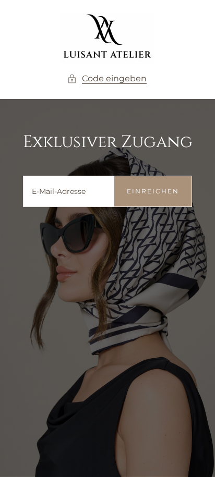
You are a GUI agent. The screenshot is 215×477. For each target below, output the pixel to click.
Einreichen (153, 191)
